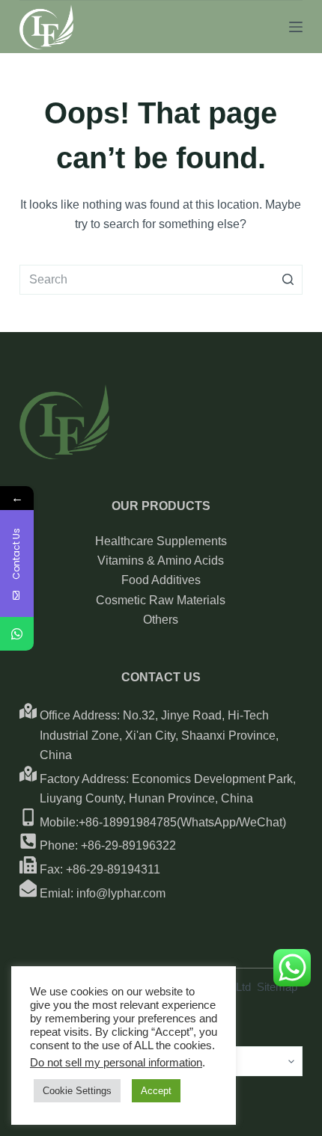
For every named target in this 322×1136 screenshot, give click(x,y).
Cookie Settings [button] (77, 1090)
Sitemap (277, 986)
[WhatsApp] (17, 634)
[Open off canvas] (296, 27)
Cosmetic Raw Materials (160, 600)
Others (160, 619)
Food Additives (161, 580)
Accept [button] (156, 1090)
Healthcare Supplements (161, 541)
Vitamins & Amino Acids (160, 560)
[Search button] (288, 280)
